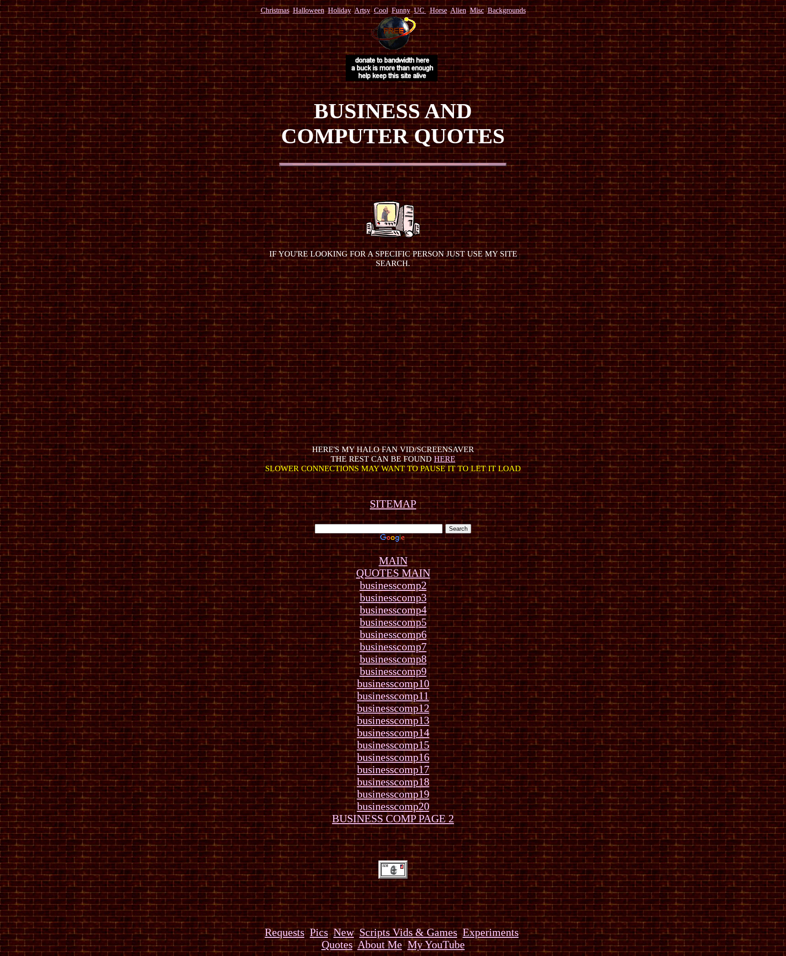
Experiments (491, 932)
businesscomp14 (393, 733)
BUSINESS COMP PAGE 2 (393, 819)
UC (420, 10)
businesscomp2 (393, 585)
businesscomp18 (393, 782)
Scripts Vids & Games (408, 932)
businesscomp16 (393, 757)
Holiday (339, 10)
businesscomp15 (393, 745)
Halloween (308, 10)
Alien (458, 10)
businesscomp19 (393, 794)
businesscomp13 (393, 720)
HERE (444, 458)
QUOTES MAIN (393, 573)
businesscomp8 (393, 659)
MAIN (393, 561)
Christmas (275, 10)
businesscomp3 (393, 598)
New (343, 932)
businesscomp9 (393, 671)
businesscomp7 (393, 647)
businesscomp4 (393, 610)
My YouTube (436, 945)
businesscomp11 (393, 696)
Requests (284, 932)
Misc (477, 10)
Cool (381, 10)
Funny (401, 10)
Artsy (362, 10)
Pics (319, 932)
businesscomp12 (393, 708)
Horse (438, 10)
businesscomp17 (393, 769)
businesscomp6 (393, 634)
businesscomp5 (393, 622)
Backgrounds (507, 10)
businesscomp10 (393, 683)
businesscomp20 (393, 806)
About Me (380, 945)
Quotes (337, 945)
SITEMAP (393, 504)
